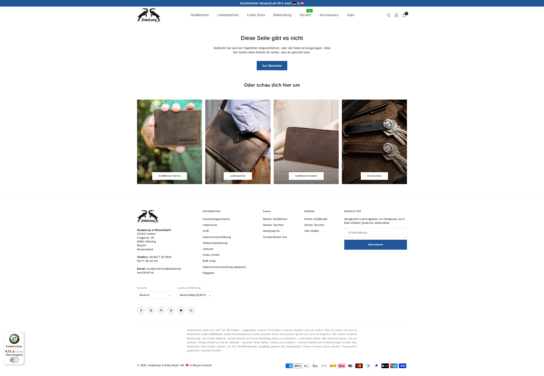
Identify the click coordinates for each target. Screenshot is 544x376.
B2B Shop (209, 260)
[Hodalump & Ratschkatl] (148, 14)
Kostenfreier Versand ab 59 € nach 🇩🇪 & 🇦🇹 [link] (272, 3)
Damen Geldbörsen (275, 219)
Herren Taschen (314, 225)
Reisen (306, 13)
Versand (208, 249)
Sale (350, 15)
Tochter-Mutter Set (275, 237)
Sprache (142, 287)
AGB (206, 230)
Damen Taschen (273, 225)
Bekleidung (282, 15)
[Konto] (396, 15)
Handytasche (271, 230)
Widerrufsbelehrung (215, 243)
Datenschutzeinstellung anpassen (224, 267)
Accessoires (329, 15)
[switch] (14, 359)
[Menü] (21, 334)
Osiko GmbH (211, 254)
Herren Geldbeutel (315, 219)
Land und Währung (189, 287)
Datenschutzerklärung (217, 237)
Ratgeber (208, 273)
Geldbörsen (200, 15)
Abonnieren (375, 244)
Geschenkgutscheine (216, 219)
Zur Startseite (272, 65)
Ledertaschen (228, 15)
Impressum (210, 225)
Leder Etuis (256, 15)
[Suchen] (388, 15)
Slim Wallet (311, 230)
